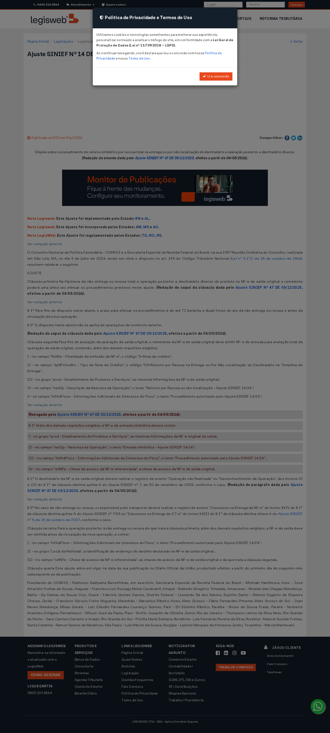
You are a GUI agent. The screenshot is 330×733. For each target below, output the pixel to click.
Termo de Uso (140, 58)
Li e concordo (217, 76)
